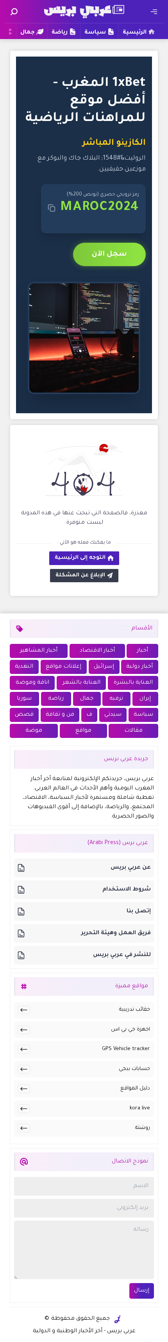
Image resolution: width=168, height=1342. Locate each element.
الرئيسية (135, 33)
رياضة (60, 33)
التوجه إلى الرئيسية (80, 558)
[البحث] (14, 12)
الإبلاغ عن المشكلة (80, 575)
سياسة (95, 33)
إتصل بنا (139, 911)
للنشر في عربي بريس (122, 955)
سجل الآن (109, 254)
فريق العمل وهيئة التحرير (116, 933)
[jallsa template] (117, 1319)
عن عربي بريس (131, 868)
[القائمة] (154, 12)
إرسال (141, 1291)
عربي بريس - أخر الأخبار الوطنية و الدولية (84, 1331)
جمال (27, 33)
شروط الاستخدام (126, 890)
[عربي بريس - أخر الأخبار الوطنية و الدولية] (84, 11)
